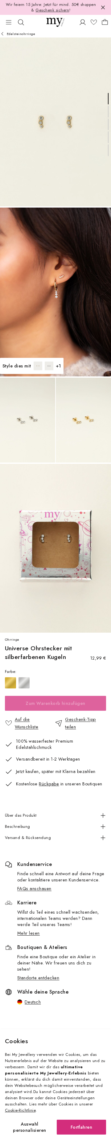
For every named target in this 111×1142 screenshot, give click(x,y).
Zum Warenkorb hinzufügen (55, 703)
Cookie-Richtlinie (20, 1110)
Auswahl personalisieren (29, 1127)
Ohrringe (12, 639)
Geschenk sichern (52, 10)
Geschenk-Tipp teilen (80, 723)
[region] (55, 683)
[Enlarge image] (55, 121)
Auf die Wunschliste (26, 723)
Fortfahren (81, 1127)
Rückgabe (49, 783)
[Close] (103, 7)
